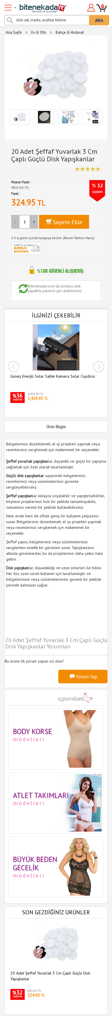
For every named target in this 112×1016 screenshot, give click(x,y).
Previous (13, 366)
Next (99, 366)
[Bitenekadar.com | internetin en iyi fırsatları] (36, 6)
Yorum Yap (86, 676)
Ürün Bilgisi (56, 426)
